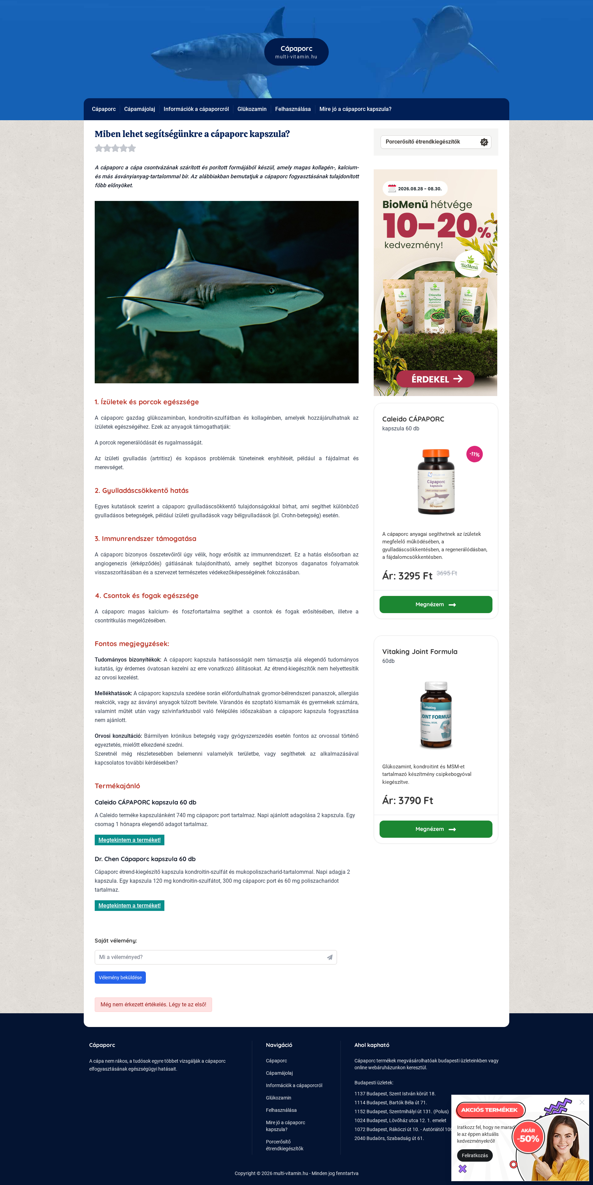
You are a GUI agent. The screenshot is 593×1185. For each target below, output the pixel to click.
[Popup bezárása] (582, 1102)
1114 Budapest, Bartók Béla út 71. (390, 1102)
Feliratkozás (475, 1155)
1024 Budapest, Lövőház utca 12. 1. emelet (400, 1120)
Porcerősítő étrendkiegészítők (423, 141)
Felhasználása (293, 109)
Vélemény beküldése (120, 977)
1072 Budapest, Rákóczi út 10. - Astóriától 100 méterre (412, 1129)
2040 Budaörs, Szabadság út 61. (389, 1138)
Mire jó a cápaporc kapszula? (355, 109)
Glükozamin (252, 109)
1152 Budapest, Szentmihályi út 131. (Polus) (401, 1111)
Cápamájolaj (139, 109)
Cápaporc (104, 109)
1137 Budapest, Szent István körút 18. (395, 1093)
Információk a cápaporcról (196, 109)
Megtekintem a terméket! (129, 840)
